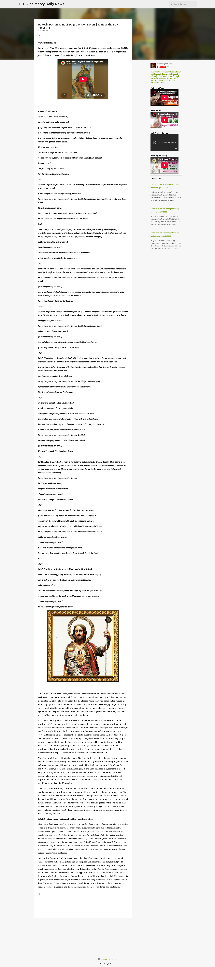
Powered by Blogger (109, 959)
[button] (39, 35)
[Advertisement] (83, 937)
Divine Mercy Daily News (43, 4)
